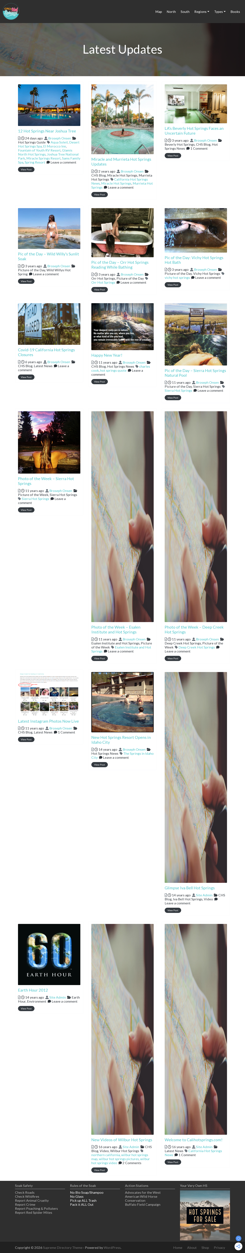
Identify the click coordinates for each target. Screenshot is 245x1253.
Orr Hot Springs (103, 282)
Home (177, 1247)
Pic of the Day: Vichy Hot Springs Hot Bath (194, 260)
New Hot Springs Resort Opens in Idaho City (121, 740)
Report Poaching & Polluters (36, 1208)
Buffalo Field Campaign (142, 1204)
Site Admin (204, 895)
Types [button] (218, 12)
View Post (26, 169)
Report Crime (25, 1204)
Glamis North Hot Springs (45, 152)
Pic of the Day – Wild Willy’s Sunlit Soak (48, 256)
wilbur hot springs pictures (119, 1159)
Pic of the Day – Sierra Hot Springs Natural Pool (195, 373)
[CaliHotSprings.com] (11, 11)
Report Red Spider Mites (33, 1212)
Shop (205, 1247)
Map (158, 12)
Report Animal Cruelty (32, 1200)
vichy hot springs (177, 277)
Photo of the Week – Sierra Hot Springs (46, 481)
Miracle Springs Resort (43, 158)
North (171, 12)
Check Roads (24, 1192)
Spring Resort (35, 162)
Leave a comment (63, 162)
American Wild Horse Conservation (141, 1198)
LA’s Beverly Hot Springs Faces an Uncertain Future (194, 130)
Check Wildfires (27, 1196)
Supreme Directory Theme (63, 1247)
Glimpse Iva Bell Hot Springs (190, 887)
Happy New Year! (106, 355)
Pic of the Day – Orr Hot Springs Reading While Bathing (119, 264)
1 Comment (199, 148)
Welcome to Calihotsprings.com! (193, 1139)
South (185, 12)
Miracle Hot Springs (116, 183)
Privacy (219, 1247)
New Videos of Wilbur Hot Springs (121, 1139)
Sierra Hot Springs (178, 390)
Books (235, 12)
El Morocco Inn (54, 146)
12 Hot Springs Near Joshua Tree (47, 130)
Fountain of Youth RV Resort (39, 150)
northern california (105, 1155)
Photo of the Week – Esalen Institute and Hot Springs (115, 629)
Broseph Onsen (59, 138)
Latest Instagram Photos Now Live (48, 721)
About (192, 1247)
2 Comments (131, 1163)
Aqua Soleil (59, 142)
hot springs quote (113, 370)
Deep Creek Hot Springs (196, 647)
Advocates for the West (143, 1192)
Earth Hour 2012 (33, 990)
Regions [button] (200, 12)
